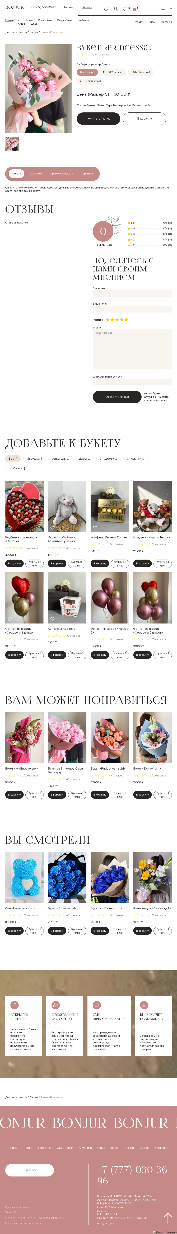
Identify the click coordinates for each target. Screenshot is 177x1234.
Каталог (87, 7)
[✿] (125, 9)
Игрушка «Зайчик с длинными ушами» (62, 539)
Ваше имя (99, 288)
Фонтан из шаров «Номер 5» (109, 631)
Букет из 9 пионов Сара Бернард (65, 770)
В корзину (144, 119)
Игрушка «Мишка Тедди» (151, 537)
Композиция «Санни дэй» (152, 908)
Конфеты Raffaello (62, 629)
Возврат (129, 1148)
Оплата (137, 22)
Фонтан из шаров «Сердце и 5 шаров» (148, 631)
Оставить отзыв (117, 397)
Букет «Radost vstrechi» (108, 769)
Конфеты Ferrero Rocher (109, 537)
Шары (34, 24)
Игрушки (33, 459)
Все (11, 459)
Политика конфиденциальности (25, 1223)
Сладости (107, 459)
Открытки (134, 459)
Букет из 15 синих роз (106, 908)
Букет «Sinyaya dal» (62, 908)
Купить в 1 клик (35, 564)
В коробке (45, 20)
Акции (22, 24)
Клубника (83, 20)
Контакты (166, 22)
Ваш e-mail (100, 304)
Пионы (29, 20)
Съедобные (64, 20)
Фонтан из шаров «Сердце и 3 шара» (19, 631)
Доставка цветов (16, 32)
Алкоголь (59, 459)
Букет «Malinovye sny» (21, 769)
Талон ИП (10, 1212)
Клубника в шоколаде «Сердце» (21, 539)
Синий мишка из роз (20, 908)
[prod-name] (24, 506)
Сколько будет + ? (107, 377)
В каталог (29, 1170)
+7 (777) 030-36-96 (43, 7)
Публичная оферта (17, 1207)
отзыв (97, 328)
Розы (16, 20)
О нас (151, 22)
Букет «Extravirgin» (147, 769)
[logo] (14, 7)
